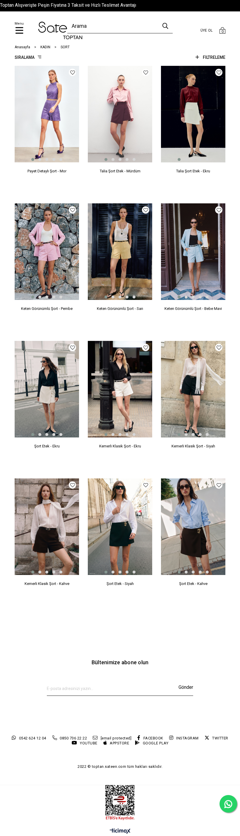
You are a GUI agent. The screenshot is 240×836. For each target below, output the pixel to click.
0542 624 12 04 (32, 738)
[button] (32, 159)
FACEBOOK (153, 738)
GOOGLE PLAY (155, 743)
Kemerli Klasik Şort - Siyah (193, 446)
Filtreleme (214, 57)
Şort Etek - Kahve (193, 583)
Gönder (186, 687)
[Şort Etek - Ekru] (47, 389)
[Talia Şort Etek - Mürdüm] (120, 114)
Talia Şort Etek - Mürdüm (120, 171)
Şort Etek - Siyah (120, 583)
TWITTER (220, 738)
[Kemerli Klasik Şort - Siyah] (193, 389)
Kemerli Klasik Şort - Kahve (47, 583)
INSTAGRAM (187, 738)
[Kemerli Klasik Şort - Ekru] (120, 389)
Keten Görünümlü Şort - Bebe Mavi (193, 308)
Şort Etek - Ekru (47, 446)
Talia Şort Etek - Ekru (193, 171)
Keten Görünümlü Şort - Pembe (47, 308)
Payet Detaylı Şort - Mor (47, 171)
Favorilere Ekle (72, 72)
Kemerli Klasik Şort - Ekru (120, 446)
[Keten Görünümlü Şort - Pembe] (47, 251)
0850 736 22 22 (73, 738)
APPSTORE (119, 743)
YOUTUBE (88, 743)
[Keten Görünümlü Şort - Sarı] (120, 251)
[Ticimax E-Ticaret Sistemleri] (120, 831)
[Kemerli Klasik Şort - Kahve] (47, 526)
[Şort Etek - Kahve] (193, 526)
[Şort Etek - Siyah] (120, 526)
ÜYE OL (206, 30)
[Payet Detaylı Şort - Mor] (47, 114)
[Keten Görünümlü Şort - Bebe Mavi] (193, 251)
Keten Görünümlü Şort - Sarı (120, 308)
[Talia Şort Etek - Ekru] (193, 114)
